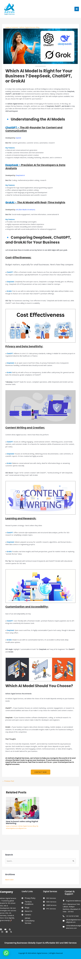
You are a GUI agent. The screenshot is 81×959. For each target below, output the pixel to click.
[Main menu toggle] (76, 9)
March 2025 (9, 880)
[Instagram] (2, 932)
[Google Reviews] (10, 929)
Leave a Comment (11, 27)
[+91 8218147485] (71, 916)
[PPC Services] (49, 908)
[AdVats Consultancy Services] (30, 920)
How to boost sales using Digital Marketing (22, 822)
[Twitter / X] (11, 932)
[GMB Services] (49, 905)
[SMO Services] (49, 902)
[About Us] (27, 911)
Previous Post (8, 781)
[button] (40, 772)
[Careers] (26, 914)
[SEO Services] (49, 898)
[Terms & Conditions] (30, 903)
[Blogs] (25, 907)
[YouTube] (5, 929)
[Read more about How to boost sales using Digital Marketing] (22, 808)
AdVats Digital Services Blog (29, 27)
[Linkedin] (7, 932)
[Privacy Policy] (28, 898)
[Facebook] (1, 929)
